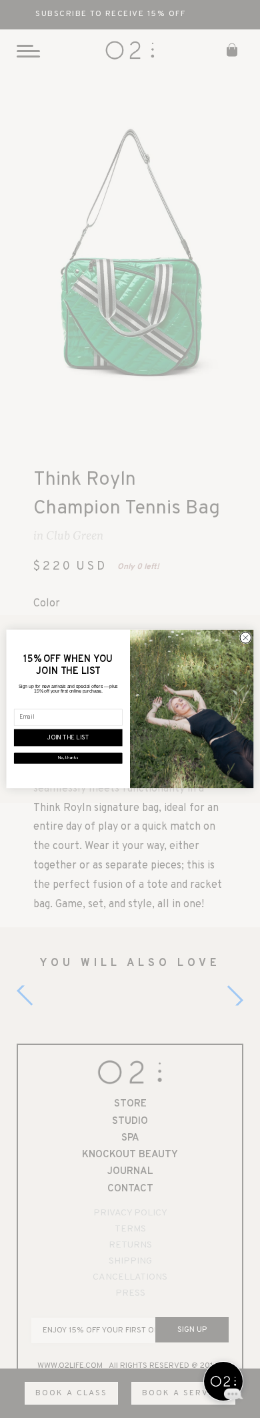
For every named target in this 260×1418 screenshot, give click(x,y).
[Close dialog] (245, 638)
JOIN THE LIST (68, 738)
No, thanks (68, 758)
